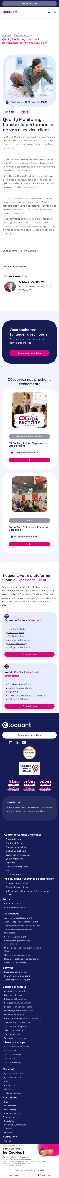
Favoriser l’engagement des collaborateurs (17, 942)
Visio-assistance (13, 874)
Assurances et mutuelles (15, 991)
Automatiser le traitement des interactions (18, 931)
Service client (10, 1050)
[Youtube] (23, 742)
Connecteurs (10, 1117)
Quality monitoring (14, 858)
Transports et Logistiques (15, 1038)
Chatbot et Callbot (14, 843)
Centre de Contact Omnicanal (22, 834)
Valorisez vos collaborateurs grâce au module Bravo (28, 893)
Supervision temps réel (17, 866)
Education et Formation (15, 999)
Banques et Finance (13, 995)
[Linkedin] (10, 742)
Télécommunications (13, 1030)
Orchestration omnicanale (18, 855)
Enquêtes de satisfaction (17, 883)
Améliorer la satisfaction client (18, 918)
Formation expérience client (17, 976)
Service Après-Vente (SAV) (16, 1046)
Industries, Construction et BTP (18, 1010)
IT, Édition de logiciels (14, 1014)
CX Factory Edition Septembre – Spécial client (28, 444)
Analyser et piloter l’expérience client (21, 921)
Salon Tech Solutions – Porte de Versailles (28, 528)
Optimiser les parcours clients (18, 955)
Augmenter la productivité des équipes (22, 925)
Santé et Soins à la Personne (17, 1022)
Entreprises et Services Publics (18, 1007)
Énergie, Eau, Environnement (17, 1002)
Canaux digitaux (13, 839)
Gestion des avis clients (17, 887)
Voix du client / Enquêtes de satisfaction (29, 878)
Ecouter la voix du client (15, 937)
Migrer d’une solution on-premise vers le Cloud (22, 949)
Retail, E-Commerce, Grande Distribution (22, 1018)
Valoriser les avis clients (15, 962)
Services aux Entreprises (15, 1026)
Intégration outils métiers (15, 972)
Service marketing (12, 1062)
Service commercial (13, 1054)
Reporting (10, 862)
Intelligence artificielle (16, 851)
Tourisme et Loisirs (12, 1034)
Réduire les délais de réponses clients (21, 959)
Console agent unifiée (16, 847)
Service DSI (9, 1058)
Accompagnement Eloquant (17, 979)
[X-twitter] (17, 742)
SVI (7, 870)
